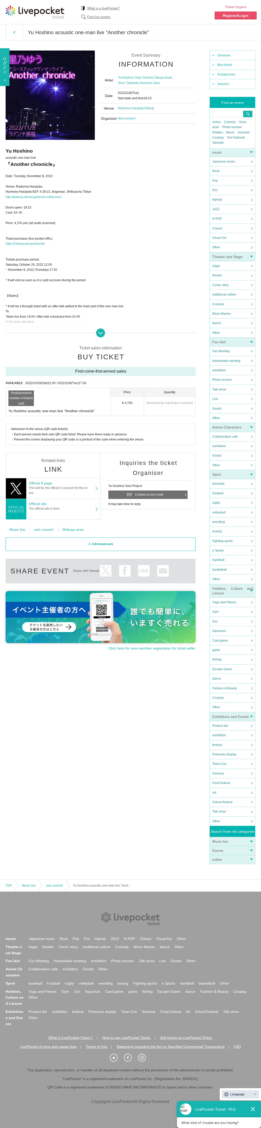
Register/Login (236, 16)
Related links (226, 74)
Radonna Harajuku (131, 108)
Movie (230, 132)
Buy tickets (224, 65)
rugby (216, 503)
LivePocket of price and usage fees (48, 1047)
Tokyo (148, 108)
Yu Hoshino (126, 77)
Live (215, 399)
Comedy (230, 122)
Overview (223, 55)
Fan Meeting (221, 351)
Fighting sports (222, 541)
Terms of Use (96, 1047)
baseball (218, 483)
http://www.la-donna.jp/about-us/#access (33, 197)
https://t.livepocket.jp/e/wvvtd (25, 244)
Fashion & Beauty (224, 688)
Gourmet (244, 132)
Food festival (221, 783)
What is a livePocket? (103, 8)
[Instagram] (144, 1058)
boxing (217, 531)
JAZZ (215, 209)
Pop (215, 180)
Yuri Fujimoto (236, 137)
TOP (9, 885)
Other (216, 247)
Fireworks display (224, 754)
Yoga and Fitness (224, 602)
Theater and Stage (227, 257)
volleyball (219, 512)
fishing (216, 659)
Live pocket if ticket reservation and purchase (35, 12)
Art (214, 792)
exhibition (219, 370)
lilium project (126, 118)
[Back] (14, 32)
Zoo (215, 621)
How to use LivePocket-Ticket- (126, 1038)
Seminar (218, 773)
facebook (124, 571)
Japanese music (223, 161)
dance (216, 323)
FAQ (237, 1047)
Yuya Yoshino (144, 77)
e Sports (218, 550)
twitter (105, 571)
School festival (222, 802)
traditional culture (224, 294)
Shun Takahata (128, 83)
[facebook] (130, 1058)
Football (218, 493)
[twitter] (116, 1058)
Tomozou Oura (149, 83)
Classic (217, 228)
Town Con (219, 764)
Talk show (219, 389)
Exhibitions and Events (230, 717)
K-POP (217, 218)
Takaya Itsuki (163, 77)
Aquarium (219, 631)
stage (216, 266)
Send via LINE (144, 571)
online (216, 122)
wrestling (218, 522)
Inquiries (223, 84)
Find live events (99, 17)
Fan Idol (219, 342)
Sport (216, 474)
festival (217, 745)
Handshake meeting (226, 361)
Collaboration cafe (225, 436)
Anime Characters (226, 427)
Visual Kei (219, 238)
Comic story (220, 285)
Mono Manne (221, 313)
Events (217, 851)
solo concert (44, 530)
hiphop (217, 199)
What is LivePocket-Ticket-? (70, 1038)
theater (217, 275)
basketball (219, 569)
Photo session (232, 127)
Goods (216, 408)
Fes (214, 190)
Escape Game (222, 669)
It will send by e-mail (163, 571)
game (216, 650)
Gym (215, 612)
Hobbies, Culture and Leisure (15, 997)
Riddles (217, 132)
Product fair (220, 726)
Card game (220, 640)
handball (218, 560)
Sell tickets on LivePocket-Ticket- (186, 1038)
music (217, 152)
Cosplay (218, 137)
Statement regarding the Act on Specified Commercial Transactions (170, 1047)
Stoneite (218, 142)
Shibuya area (73, 530)
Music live (220, 841)
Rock (215, 171)
